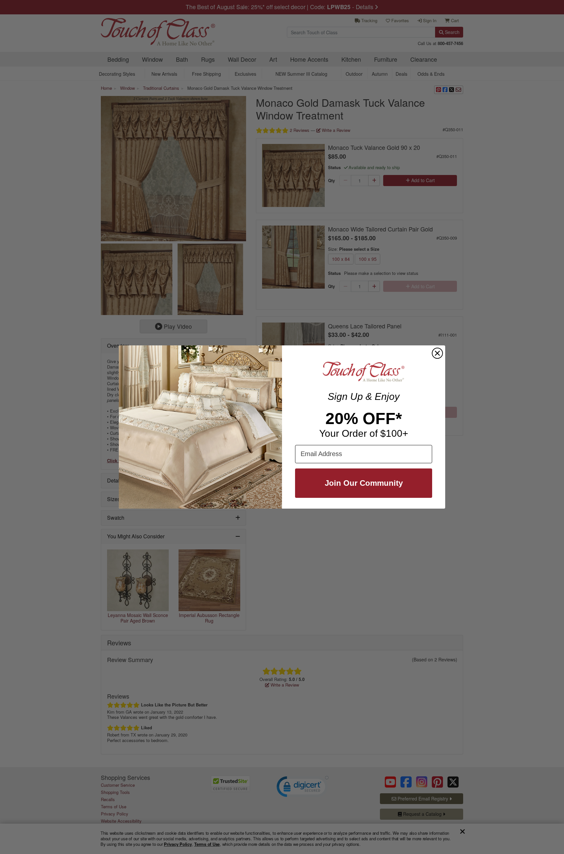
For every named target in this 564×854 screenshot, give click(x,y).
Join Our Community (364, 483)
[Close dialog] (437, 353)
